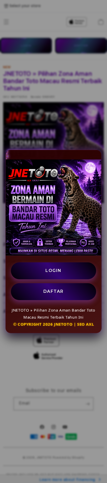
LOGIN (53, 270)
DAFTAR (53, 291)
